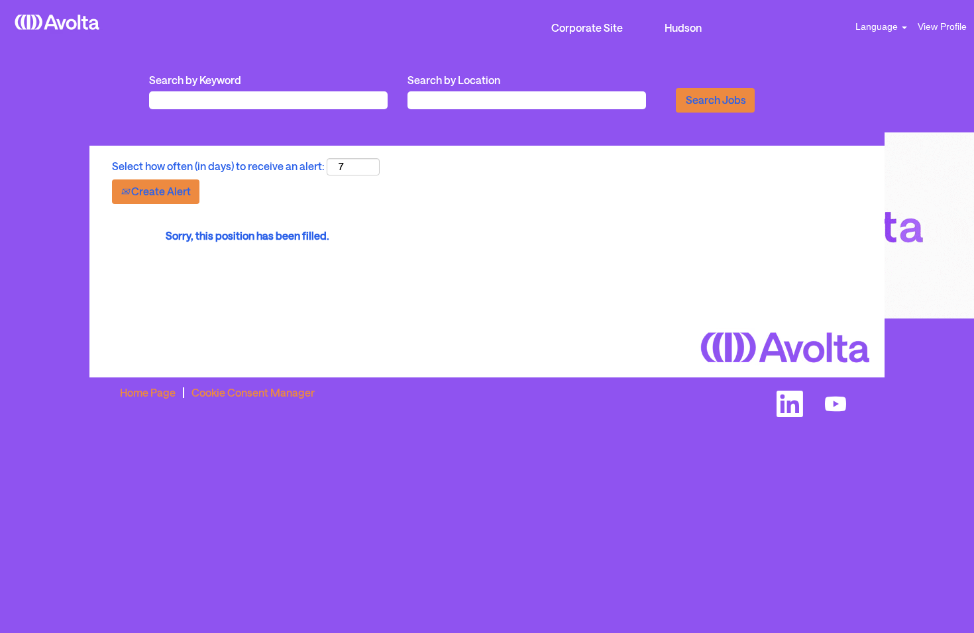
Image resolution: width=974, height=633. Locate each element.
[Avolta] (57, 22)
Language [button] (877, 26)
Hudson (683, 27)
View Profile (942, 26)
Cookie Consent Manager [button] (253, 392)
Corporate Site (587, 27)
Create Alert (160, 191)
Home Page (148, 392)
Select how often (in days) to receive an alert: (218, 166)
